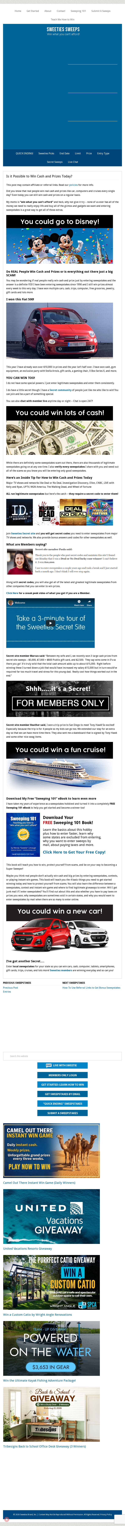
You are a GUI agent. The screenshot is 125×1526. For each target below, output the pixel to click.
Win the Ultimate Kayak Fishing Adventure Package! (39, 1380)
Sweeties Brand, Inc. (28, 1515)
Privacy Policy (106, 1515)
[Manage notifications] (6, 1519)
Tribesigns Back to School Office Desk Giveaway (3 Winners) (44, 1446)
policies (73, 185)
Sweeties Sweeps (63, 29)
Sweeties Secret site (23, 533)
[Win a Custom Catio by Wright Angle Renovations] (51, 1283)
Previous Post (10, 987)
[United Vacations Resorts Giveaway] (51, 1217)
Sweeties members (61, 970)
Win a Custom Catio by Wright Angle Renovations (37, 1314)
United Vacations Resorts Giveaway (27, 1248)
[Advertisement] (62, 1025)
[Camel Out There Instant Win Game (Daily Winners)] (51, 1151)
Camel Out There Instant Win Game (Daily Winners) (39, 1183)
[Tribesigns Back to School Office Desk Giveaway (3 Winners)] (51, 1415)
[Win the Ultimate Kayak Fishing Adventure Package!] (51, 1349)
